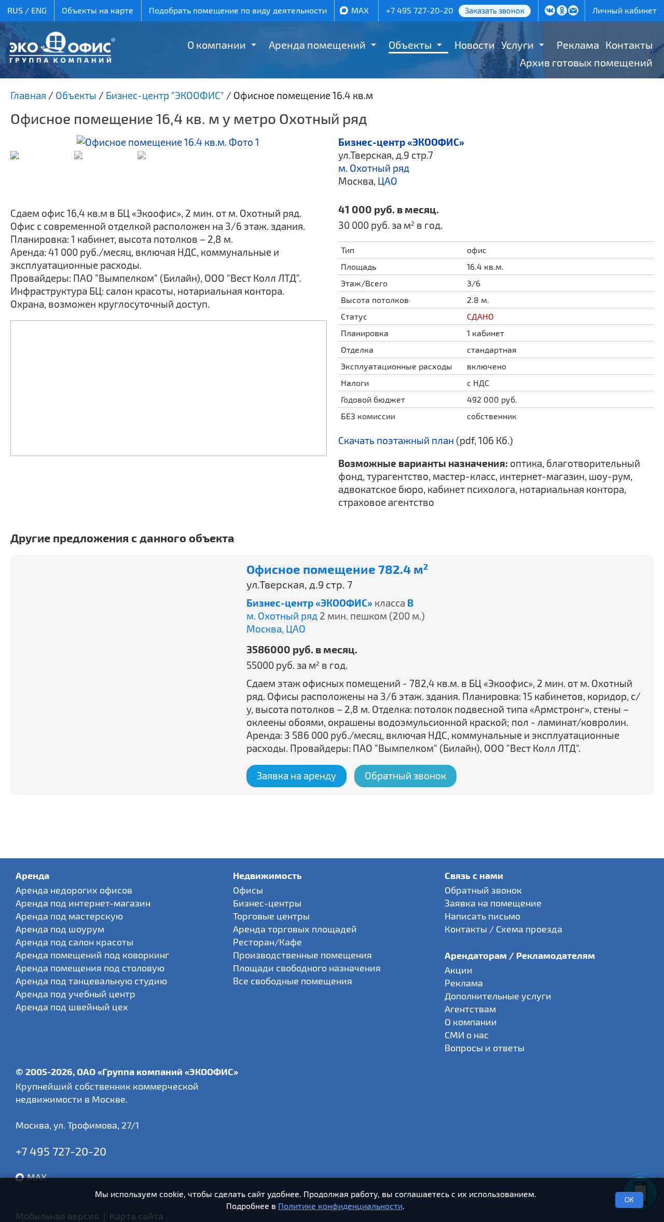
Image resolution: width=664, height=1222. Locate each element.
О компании (216, 44)
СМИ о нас (467, 1034)
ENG (39, 10)
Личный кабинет (624, 10)
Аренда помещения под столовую (90, 967)
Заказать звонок (494, 10)
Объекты (410, 44)
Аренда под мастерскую (69, 916)
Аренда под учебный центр (75, 993)
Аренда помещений (317, 44)
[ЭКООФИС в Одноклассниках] (562, 11)
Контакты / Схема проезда (503, 929)
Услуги (517, 44)
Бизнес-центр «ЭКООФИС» (401, 142)
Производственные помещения (302, 954)
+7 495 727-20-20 (419, 10)
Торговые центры (271, 916)
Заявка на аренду (296, 775)
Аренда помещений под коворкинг (92, 954)
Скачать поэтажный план (396, 440)
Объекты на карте (97, 10)
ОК (629, 1200)
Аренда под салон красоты (74, 942)
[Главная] (62, 59)
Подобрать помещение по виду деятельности (238, 10)
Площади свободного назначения (307, 967)
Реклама (578, 44)
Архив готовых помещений (586, 62)
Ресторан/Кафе (267, 942)
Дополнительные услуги (498, 995)
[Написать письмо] (573, 11)
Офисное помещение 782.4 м (337, 569)
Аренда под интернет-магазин (83, 903)
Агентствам (470, 1008)
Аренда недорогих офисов (74, 890)
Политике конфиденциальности (340, 1206)
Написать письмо (482, 916)
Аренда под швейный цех (72, 1006)
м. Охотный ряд (373, 168)
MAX (360, 10)
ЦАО (387, 181)
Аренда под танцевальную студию (91, 980)
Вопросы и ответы (484, 1047)
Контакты (629, 44)
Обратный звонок (405, 775)
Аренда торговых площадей (295, 929)
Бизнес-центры (267, 903)
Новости (474, 44)
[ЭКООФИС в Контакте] (550, 11)
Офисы (248, 890)
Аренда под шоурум (60, 929)
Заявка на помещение (493, 903)
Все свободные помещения (292, 980)
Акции (459, 970)
